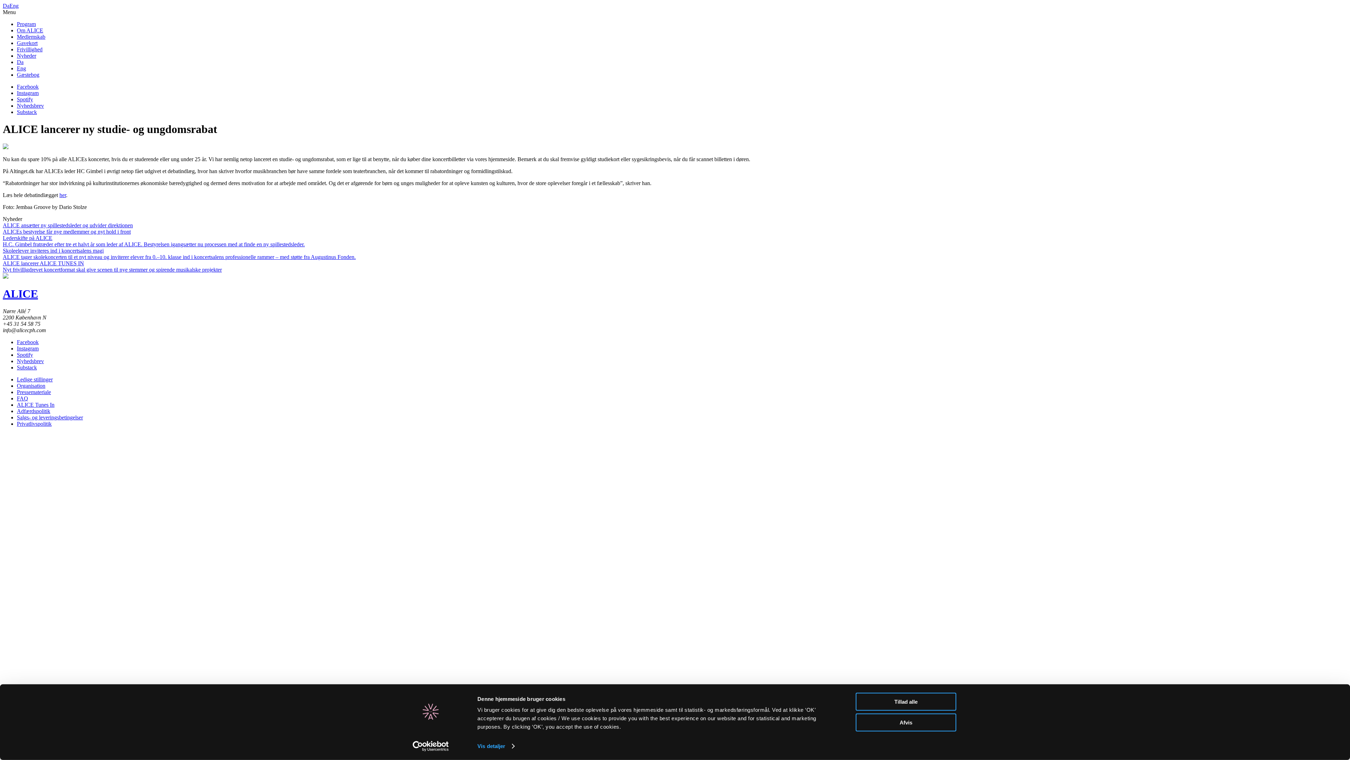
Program (26, 24)
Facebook (28, 87)
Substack (27, 112)
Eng (14, 6)
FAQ (22, 398)
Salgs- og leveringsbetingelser (50, 417)
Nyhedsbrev (30, 106)
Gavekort (27, 43)
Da (6, 6)
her (62, 195)
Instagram (28, 93)
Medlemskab (31, 37)
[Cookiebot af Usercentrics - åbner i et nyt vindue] (431, 746)
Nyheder (26, 56)
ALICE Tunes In (35, 405)
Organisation (31, 386)
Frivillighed (30, 49)
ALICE (20, 293)
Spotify (25, 99)
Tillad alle (906, 702)
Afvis (906, 722)
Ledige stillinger (35, 379)
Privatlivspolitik (34, 424)
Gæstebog (28, 75)
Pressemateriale (34, 392)
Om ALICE (30, 30)
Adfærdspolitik (33, 411)
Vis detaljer (491, 746)
